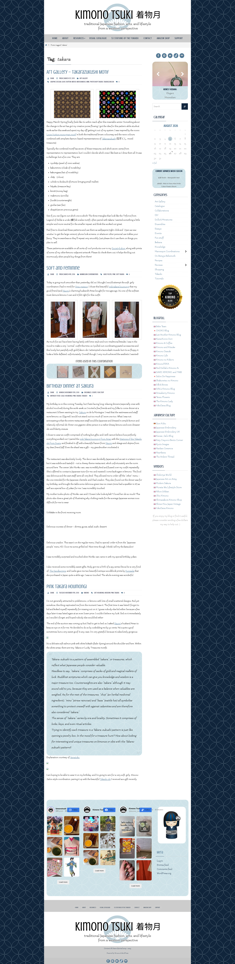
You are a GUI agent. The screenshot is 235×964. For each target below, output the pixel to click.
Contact (137, 907)
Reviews (159, 265)
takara (100, 82)
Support (157, 907)
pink (113, 274)
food (58, 396)
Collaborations (162, 210)
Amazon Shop (147, 907)
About (84, 907)
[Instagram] (164, 55)
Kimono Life (162, 355)
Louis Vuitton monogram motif (61, 134)
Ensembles (88, 392)
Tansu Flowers (163, 397)
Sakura (82, 412)
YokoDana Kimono (165, 508)
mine (87, 82)
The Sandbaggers (57, 571)
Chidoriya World (163, 475)
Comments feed (164, 869)
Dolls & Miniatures (163, 219)
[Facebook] (158, 55)
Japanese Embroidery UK (168, 432)
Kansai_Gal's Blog (164, 436)
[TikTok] (176, 55)
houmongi (68, 396)
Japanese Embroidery (166, 427)
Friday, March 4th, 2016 (67, 274)
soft (117, 274)
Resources (93, 907)
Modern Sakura (163, 483)
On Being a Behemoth (165, 256)
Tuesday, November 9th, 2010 (69, 593)
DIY (156, 215)
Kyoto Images (162, 444)
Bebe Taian (161, 326)
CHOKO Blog (162, 330)
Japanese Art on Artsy (166, 479)
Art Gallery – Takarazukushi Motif (78, 72)
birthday (53, 396)
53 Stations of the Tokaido (122, 907)
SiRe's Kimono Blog (165, 389)
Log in (160, 861)
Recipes (158, 260)
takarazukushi (109, 82)
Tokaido (158, 274)
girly (105, 274)
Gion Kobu (161, 423)
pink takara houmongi (119, 286)
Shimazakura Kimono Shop (169, 500)
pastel (109, 274)
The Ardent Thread (165, 457)
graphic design (55, 82)
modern (107, 593)
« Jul (154, 163)
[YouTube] (170, 55)
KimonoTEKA (162, 364)
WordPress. (125, 953)
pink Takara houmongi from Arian (95, 439)
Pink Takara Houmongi (67, 586)
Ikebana (158, 242)
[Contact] (182, 55)
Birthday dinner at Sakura (70, 386)
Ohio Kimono (162, 495)
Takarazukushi (109, 138)
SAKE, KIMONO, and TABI (169, 372)
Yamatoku (75, 757)
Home (76, 907)
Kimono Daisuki (163, 351)
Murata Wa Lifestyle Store (169, 487)
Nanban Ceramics (164, 448)
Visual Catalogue (105, 907)
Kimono (86, 593)
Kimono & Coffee (164, 343)
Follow (74, 810)
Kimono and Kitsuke (165, 347)
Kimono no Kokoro (165, 360)
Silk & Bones (162, 384)
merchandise (81, 82)
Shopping (159, 269)
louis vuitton (66, 82)
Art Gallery (84, 78)
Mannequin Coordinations (89, 274)
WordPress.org (164, 873)
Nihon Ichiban (162, 491)
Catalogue (160, 206)
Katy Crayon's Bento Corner (169, 440)
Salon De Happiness (165, 376)
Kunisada (129, 571)
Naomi (66, 291)
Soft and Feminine (63, 268)
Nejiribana (161, 452)
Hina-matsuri (81, 286)
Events (94, 392)
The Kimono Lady (164, 401)
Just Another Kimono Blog (168, 335)
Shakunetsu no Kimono (167, 380)
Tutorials (159, 278)
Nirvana (117, 953)
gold (63, 396)
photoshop (94, 82)
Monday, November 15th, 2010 (69, 392)
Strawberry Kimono (165, 393)
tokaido (84, 396)
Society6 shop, (119, 248)
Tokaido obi (105, 779)
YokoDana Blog (163, 405)
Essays (158, 229)
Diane (52, 78)
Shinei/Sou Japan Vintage (168, 504)
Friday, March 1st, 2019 (67, 78)
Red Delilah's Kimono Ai (167, 368)
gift (95, 593)
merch (74, 82)
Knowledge (160, 247)
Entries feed (163, 865)
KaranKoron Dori (164, 339)
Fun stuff (100, 392)
